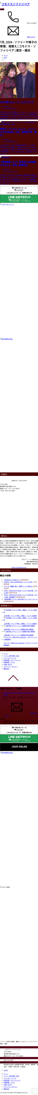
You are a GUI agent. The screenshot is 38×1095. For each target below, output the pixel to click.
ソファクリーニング (10, 658)
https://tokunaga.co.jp (19, 567)
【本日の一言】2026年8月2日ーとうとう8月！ (18, 582)
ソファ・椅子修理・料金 (11, 656)
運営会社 (6, 669)
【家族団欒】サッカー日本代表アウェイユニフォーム (20, 599)
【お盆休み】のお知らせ (11, 580)
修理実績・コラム (9, 662)
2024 (5, 57)
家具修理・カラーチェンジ (12, 660)
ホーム (6, 55)
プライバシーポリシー (11, 666)
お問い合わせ (8, 664)
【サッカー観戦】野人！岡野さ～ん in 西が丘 (18, 586)
